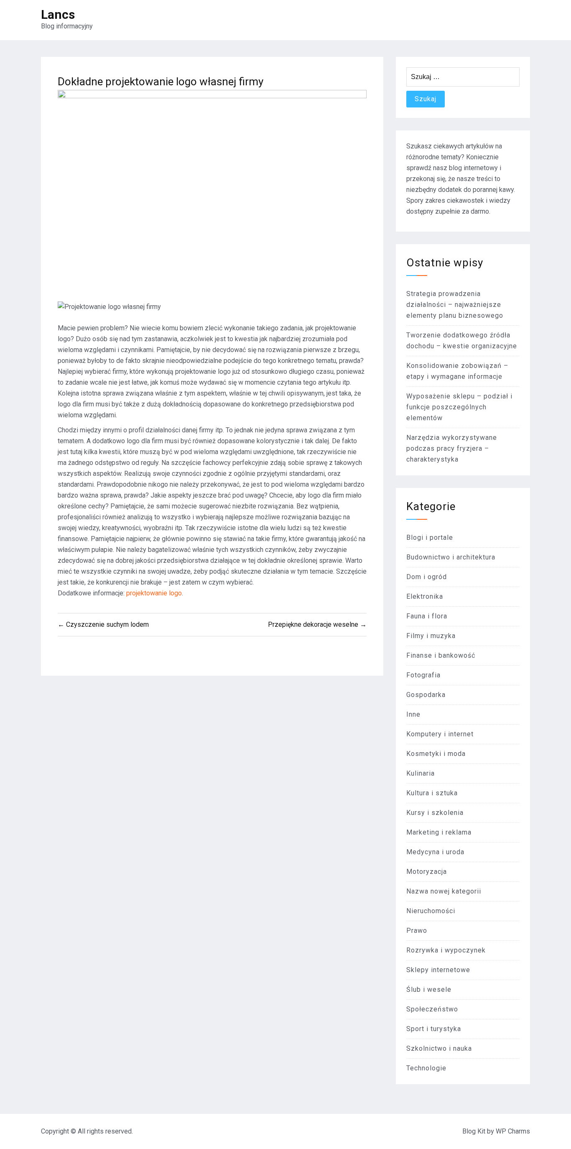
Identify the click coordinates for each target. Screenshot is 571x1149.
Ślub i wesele (428, 989)
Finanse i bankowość (440, 655)
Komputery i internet (440, 734)
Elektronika (424, 596)
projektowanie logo (154, 593)
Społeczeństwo (432, 1009)
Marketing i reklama (439, 832)
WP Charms (513, 1131)
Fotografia (423, 675)
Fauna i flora (426, 616)
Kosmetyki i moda (436, 754)
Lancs (58, 14)
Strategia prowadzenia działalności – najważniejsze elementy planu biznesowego (454, 304)
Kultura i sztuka (432, 793)
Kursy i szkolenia (435, 813)
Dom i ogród (426, 577)
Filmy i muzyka (431, 636)
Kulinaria (420, 773)
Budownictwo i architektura (450, 557)
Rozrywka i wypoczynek (446, 950)
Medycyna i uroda (435, 852)
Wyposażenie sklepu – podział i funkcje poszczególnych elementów (459, 407)
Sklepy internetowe (438, 970)
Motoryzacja (426, 872)
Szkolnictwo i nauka (439, 1048)
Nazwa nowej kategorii (443, 891)
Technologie (426, 1068)
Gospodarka (426, 695)
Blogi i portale (429, 537)
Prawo (416, 931)
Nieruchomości (430, 911)
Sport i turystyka (433, 1029)
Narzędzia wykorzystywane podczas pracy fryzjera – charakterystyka (451, 448)
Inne (413, 714)
